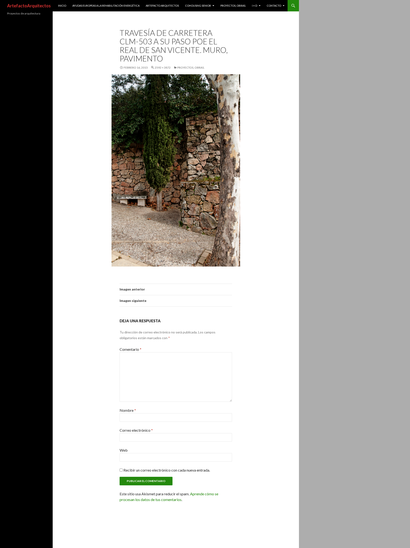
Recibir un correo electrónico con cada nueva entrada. (166, 470)
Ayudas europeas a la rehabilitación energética (106, 5)
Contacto (274, 5)
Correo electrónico (136, 430)
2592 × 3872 (163, 67)
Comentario (130, 349)
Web (124, 450)
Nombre (128, 410)
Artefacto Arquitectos (162, 5)
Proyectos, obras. (233, 5)
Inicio (62, 5)
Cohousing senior (198, 5)
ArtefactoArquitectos (29, 5)
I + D (254, 5)
